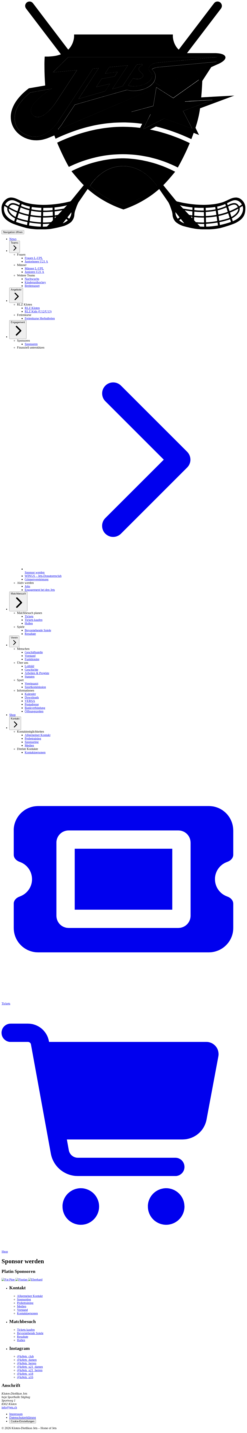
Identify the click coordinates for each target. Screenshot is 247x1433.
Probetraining (25, 1303)
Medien (21, 1306)
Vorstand (22, 1309)
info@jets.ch (9, 1407)
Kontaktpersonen (27, 1313)
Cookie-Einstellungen (22, 1421)
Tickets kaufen (26, 1329)
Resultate (22, 1336)
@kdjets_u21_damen (30, 1366)
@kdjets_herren (26, 1363)
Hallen (21, 1340)
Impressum (16, 1414)
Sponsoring (24, 1299)
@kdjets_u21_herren (29, 1370)
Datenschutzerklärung (22, 1417)
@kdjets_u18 (25, 1373)
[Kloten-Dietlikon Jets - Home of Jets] (123, 228)
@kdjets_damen (27, 1359)
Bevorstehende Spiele (30, 1333)
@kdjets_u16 (25, 1377)
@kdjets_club (25, 1356)
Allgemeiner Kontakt (30, 1296)
